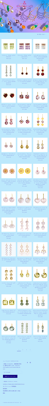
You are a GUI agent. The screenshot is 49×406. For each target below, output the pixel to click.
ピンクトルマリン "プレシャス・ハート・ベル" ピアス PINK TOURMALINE (24, 155)
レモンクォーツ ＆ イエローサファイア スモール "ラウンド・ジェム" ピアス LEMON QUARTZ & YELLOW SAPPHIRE (40, 285)
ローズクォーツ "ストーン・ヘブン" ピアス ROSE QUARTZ (9, 235)
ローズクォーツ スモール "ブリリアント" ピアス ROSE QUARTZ (24, 209)
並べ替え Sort (41, 34)
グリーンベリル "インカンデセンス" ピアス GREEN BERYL (40, 338)
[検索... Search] (44, 4)
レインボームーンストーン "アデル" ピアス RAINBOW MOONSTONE (40, 57)
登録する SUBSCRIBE (10, 376)
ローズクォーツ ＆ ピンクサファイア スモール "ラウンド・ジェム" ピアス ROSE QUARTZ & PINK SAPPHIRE (40, 182)
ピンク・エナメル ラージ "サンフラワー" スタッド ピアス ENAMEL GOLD (9, 181)
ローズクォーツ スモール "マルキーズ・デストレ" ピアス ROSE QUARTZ (40, 260)
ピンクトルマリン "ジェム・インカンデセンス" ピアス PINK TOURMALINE (9, 131)
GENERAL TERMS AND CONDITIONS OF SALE (13, 384)
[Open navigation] (2, 4)
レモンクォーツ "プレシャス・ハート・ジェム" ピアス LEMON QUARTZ (24, 284)
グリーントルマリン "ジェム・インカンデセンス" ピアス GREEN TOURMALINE (24, 312)
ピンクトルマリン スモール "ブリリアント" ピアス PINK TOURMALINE (40, 106)
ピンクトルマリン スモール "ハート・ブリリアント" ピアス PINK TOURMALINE (24, 131)
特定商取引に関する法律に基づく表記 (11, 390)
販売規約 (5, 388)
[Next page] (30, 349)
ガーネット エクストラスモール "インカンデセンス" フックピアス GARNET (40, 81)
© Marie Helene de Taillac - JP (12, 402)
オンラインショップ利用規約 (9, 386)
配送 (4, 393)
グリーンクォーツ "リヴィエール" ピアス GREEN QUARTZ (24, 338)
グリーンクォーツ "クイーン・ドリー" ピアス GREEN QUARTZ (8, 81)
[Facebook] (27, 362)
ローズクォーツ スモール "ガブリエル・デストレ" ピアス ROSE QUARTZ (24, 260)
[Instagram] (30, 362)
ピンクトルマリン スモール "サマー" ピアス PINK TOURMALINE (24, 106)
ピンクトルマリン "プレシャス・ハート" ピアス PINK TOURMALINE (40, 131)
